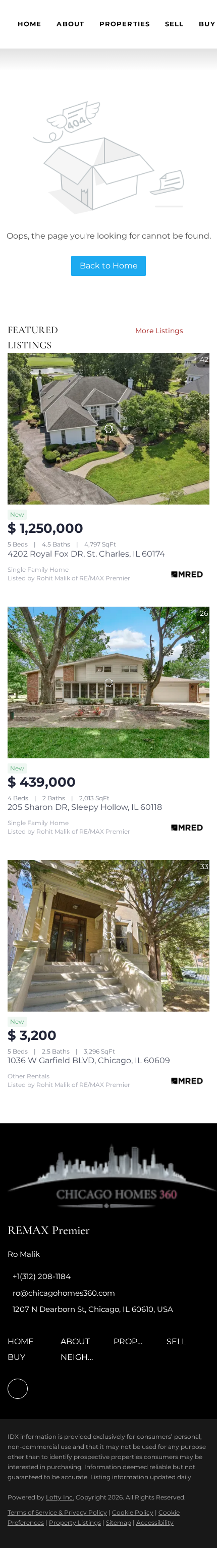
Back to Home (109, 265)
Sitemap (118, 1522)
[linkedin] (18, 1389)
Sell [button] (174, 24)
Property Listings (75, 1522)
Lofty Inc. (60, 1497)
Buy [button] (207, 24)
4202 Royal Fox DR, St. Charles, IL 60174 (86, 554)
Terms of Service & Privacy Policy (57, 1512)
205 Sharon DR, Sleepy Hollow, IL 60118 (85, 807)
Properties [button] (124, 24)
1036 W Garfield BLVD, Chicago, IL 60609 (89, 1060)
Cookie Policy (132, 1512)
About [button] (70, 24)
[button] (23, 1345)
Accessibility (155, 1522)
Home (29, 24)
